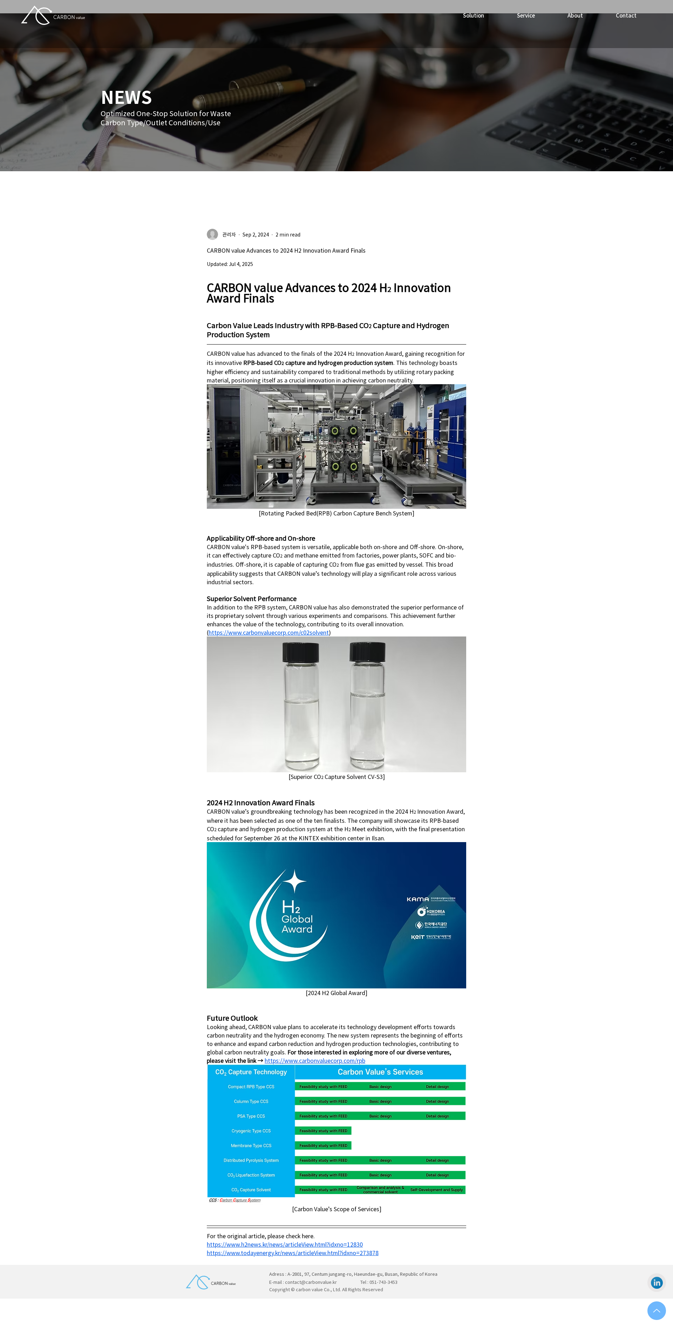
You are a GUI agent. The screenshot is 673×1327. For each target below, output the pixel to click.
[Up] (656, 1310)
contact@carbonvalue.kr (311, 1282)
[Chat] (656, 1282)
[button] (526, 15)
